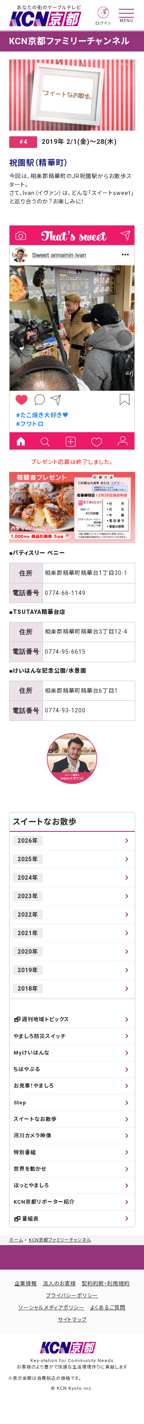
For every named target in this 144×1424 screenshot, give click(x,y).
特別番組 (25, 1152)
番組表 (30, 1219)
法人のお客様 (59, 1283)
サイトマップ (72, 1320)
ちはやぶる (27, 1069)
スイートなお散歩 (45, 822)
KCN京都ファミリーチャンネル (60, 1240)
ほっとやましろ (31, 1185)
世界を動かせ (30, 1169)
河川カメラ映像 (33, 1136)
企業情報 (25, 1283)
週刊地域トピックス (45, 1019)
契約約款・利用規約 (106, 1283)
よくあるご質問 (108, 1308)
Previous (20, 338)
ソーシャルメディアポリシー (51, 1308)
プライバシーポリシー (72, 1296)
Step (20, 1103)
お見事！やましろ (34, 1086)
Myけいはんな (32, 1053)
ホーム (16, 1240)
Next (124, 338)
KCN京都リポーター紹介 (44, 1202)
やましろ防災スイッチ (40, 1036)
